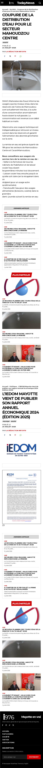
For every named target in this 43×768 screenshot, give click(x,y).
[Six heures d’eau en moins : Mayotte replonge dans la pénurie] (21, 320)
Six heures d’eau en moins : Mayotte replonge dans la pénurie (19, 229)
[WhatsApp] (20, 56)
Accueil (5, 9)
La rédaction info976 (16, 51)
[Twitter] (10, 56)
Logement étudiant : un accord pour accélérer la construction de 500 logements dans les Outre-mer (20, 244)
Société (13, 9)
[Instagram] (6, 725)
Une (5, 212)
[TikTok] (9, 725)
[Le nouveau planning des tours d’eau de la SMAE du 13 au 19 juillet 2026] (21, 287)
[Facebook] (4, 56)
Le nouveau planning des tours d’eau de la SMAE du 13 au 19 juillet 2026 (20, 215)
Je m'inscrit (34, 757)
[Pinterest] (15, 56)
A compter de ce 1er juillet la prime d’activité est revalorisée (20, 260)
